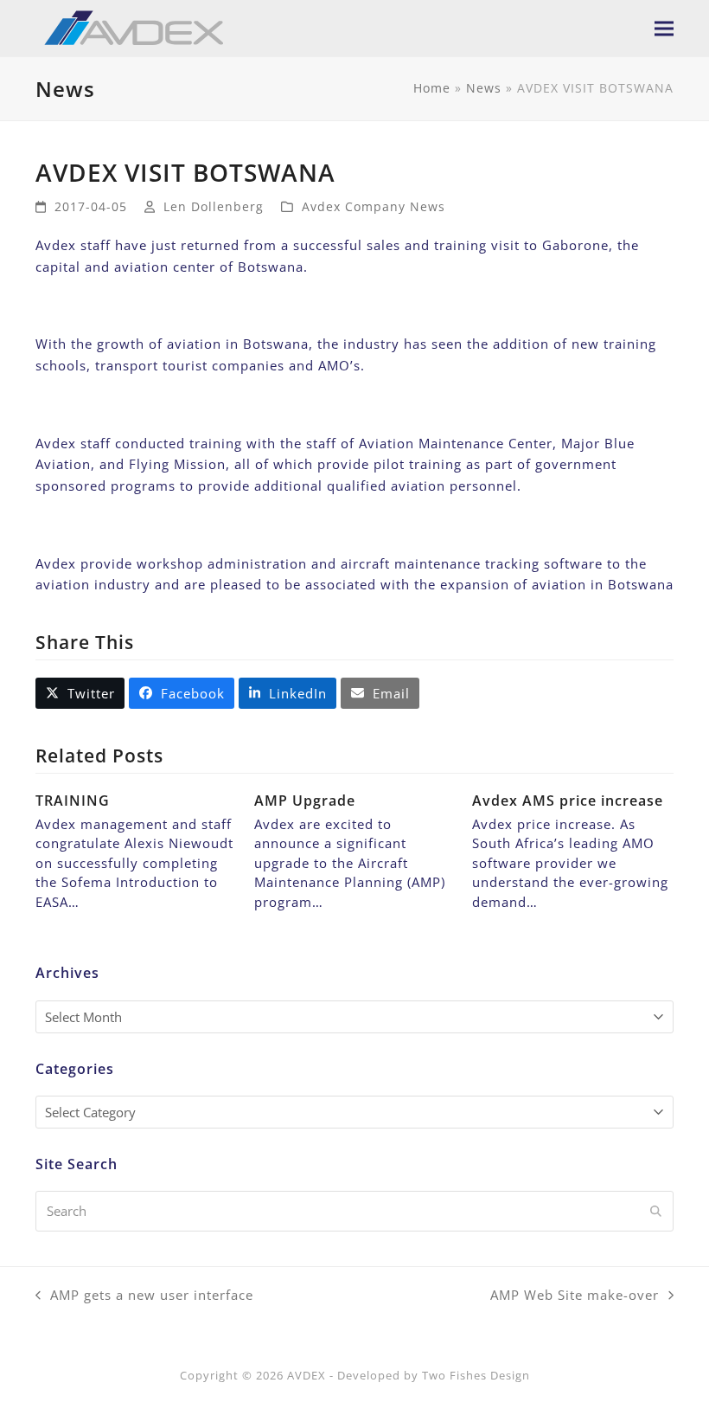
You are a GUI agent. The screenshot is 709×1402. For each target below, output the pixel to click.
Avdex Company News (373, 206)
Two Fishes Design (476, 1375)
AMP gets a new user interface (144, 1296)
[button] (664, 28)
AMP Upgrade (304, 800)
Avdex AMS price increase (567, 800)
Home (431, 88)
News (483, 88)
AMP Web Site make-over (574, 1296)
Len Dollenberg (213, 206)
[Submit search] (655, 1211)
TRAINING (72, 800)
